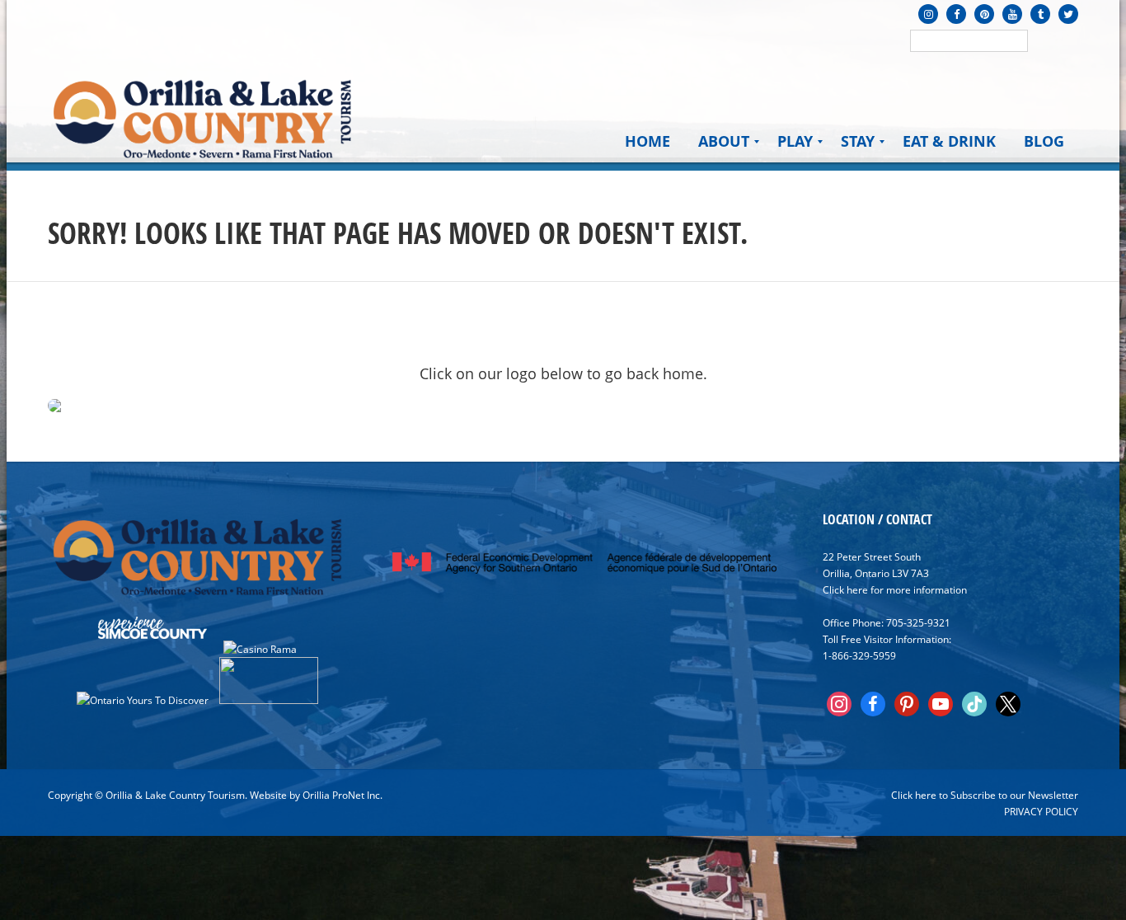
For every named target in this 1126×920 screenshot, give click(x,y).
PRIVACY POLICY (1041, 811)
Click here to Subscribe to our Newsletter (984, 794)
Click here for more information (895, 589)
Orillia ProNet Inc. (342, 794)
